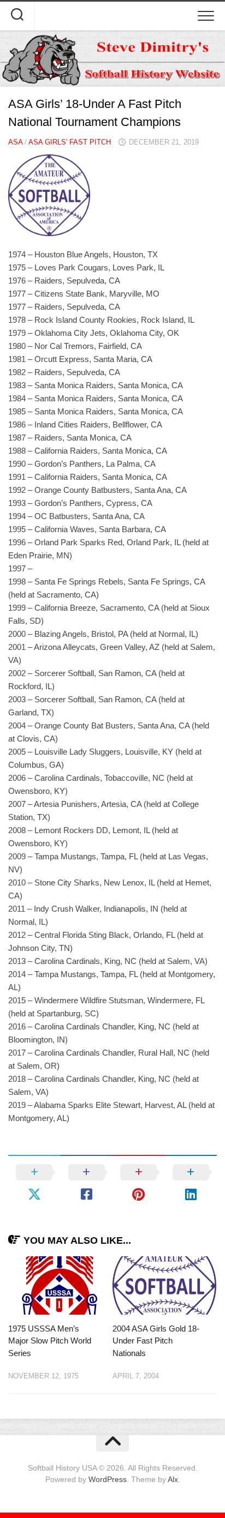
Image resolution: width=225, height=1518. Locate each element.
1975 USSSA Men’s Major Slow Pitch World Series (49, 1341)
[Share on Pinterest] (138, 1183)
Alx (173, 1479)
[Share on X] (34, 1183)
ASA (15, 142)
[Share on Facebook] (87, 1183)
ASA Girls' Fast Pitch (69, 142)
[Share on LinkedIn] (191, 1183)
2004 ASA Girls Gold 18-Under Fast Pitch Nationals (155, 1341)
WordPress (107, 1479)
